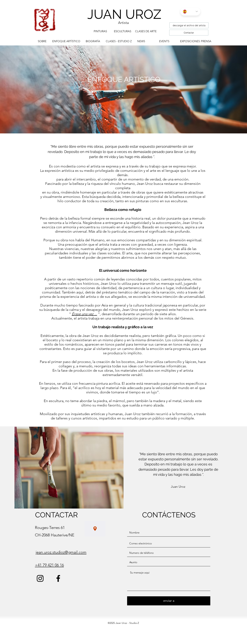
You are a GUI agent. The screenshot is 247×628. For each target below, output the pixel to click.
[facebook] (58, 578)
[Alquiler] (94, 529)
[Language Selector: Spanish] (190, 11)
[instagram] (40, 578)
